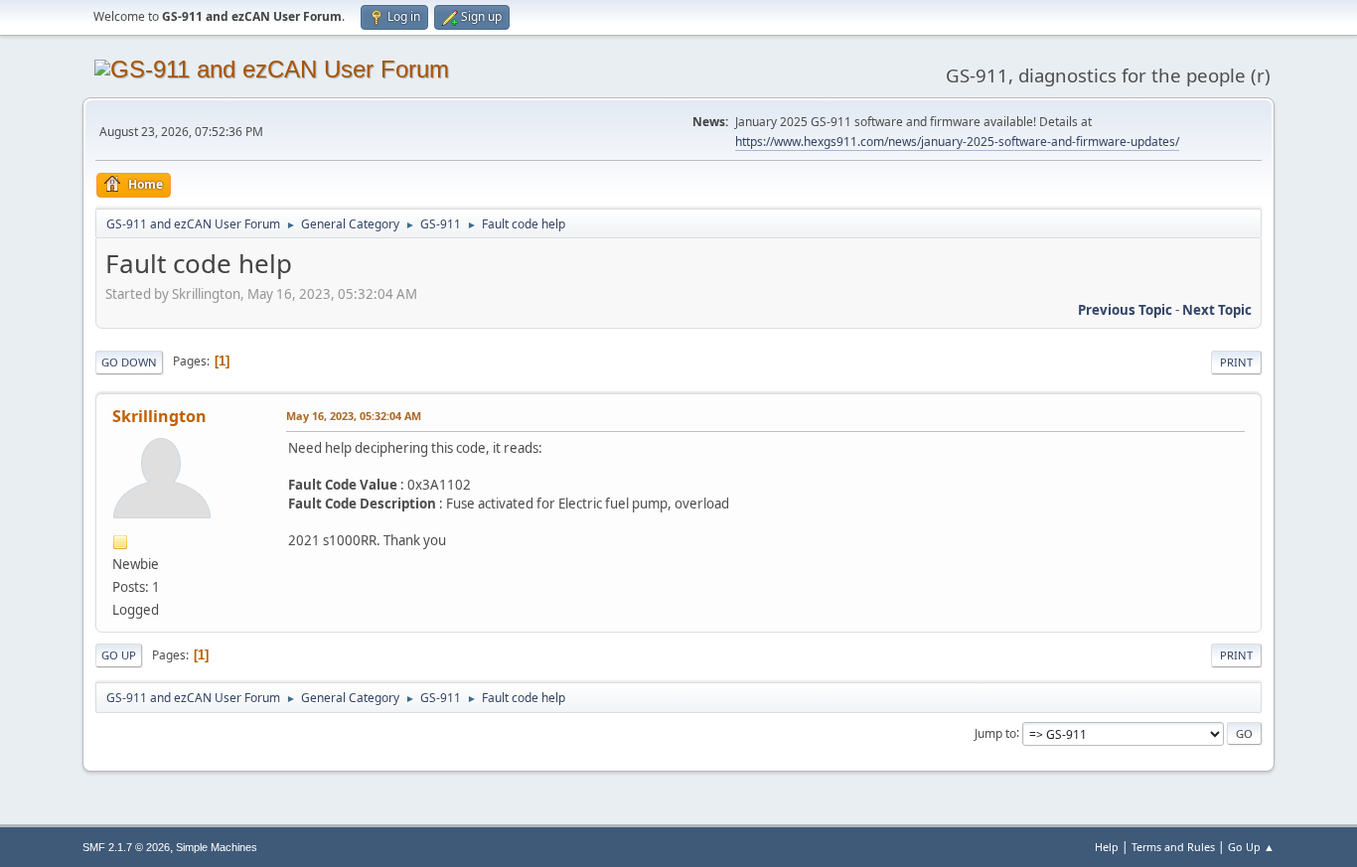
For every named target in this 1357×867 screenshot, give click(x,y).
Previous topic (1125, 310)
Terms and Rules (1173, 846)
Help (1107, 846)
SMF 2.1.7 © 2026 (126, 847)
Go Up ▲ (1251, 846)
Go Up (118, 655)
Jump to (995, 732)
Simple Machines (216, 847)
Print (1236, 362)
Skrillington (159, 416)
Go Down (129, 362)
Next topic (1217, 310)
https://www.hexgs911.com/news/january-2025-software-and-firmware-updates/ (957, 141)
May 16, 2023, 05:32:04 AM (353, 415)
